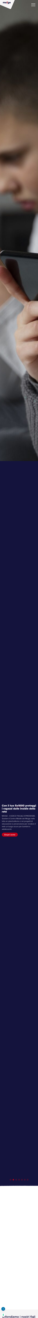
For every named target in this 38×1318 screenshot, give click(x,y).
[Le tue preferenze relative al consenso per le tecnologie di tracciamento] (3, 1315)
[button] (10, 1180)
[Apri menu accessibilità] (3, 1309)
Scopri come (9, 834)
